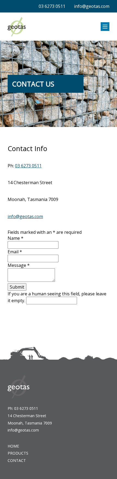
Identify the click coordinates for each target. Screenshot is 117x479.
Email (15, 252)
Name (15, 238)
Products (18, 453)
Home (13, 446)
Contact (17, 460)
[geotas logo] (17, 26)
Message (19, 265)
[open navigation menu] (105, 26)
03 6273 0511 (52, 6)
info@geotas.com (91, 6)
